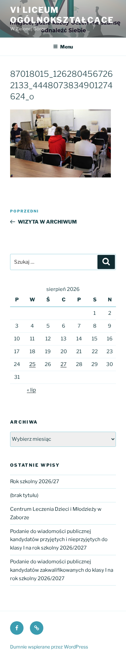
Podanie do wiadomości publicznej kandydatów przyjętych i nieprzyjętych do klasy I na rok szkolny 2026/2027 (59, 539)
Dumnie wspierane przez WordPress (49, 647)
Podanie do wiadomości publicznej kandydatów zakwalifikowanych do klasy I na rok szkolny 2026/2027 (61, 570)
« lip (31, 390)
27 (63, 364)
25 (32, 364)
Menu (66, 46)
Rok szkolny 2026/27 (34, 481)
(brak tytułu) (24, 495)
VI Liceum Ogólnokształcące (62, 15)
